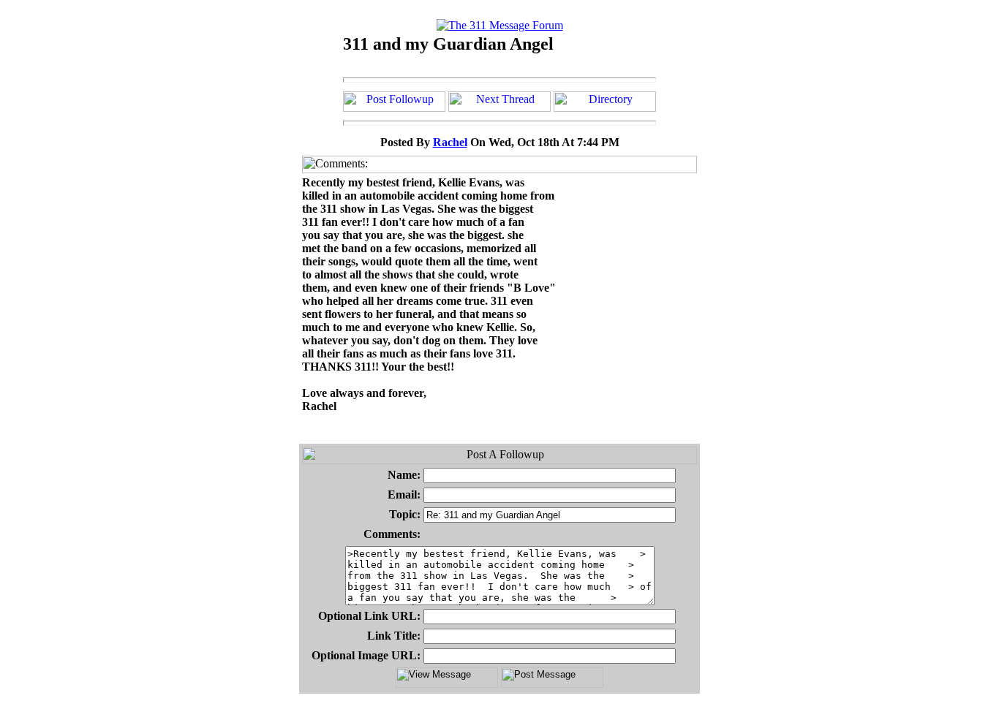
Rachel (450, 142)
